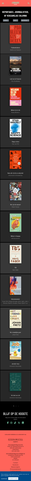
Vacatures (15, 465)
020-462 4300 (15, 451)
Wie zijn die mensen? (15, 204)
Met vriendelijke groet (15, 332)
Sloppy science (15, 141)
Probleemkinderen (15, 47)
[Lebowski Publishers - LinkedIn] (22, 422)
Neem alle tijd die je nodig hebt (15, 173)
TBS (15, 267)
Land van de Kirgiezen (15, 79)
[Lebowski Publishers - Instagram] (11, 422)
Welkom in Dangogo (15, 236)
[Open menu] (3, 3)
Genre (15, 20)
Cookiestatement (15, 471)
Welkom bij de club (15, 110)
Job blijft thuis (15, 364)
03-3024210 (15, 460)
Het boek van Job (15, 395)
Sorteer (5, 20)
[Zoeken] (28, 3)
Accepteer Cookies (13, 478)
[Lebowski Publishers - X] (19, 422)
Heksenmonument (15, 299)
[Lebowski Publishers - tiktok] (15, 422)
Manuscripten (15, 467)
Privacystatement (15, 469)
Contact (15, 462)
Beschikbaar (25, 20)
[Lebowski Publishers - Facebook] (8, 422)
